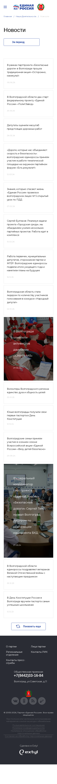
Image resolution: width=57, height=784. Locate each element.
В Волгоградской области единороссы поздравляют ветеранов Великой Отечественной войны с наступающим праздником (28, 571)
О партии (11, 646)
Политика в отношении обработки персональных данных (28, 732)
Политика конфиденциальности (28, 728)
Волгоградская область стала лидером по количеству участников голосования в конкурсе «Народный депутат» (27, 297)
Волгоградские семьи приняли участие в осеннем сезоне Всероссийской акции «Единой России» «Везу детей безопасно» (26, 444)
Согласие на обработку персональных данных (28, 736)
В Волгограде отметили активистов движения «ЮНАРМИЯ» (23, 343)
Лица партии (38, 646)
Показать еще (32, 626)
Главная (8, 16)
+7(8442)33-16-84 (28, 675)
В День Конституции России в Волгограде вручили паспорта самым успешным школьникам (28, 601)
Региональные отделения (14, 653)
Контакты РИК (39, 652)
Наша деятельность (26, 16)
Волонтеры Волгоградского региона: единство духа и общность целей (28, 390)
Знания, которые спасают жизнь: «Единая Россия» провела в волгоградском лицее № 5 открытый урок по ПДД (27, 194)
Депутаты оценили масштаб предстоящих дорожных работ (24, 127)
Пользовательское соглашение (29, 725)
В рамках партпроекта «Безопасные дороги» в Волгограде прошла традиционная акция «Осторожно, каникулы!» (27, 70)
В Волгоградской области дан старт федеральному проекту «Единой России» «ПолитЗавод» (27, 101)
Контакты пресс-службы (15, 661)
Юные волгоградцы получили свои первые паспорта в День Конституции (27, 416)
